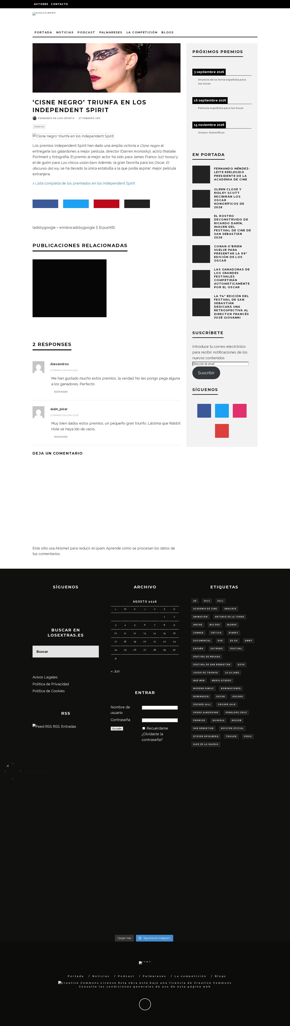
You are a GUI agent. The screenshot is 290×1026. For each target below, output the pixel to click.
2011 (220, 601)
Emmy (248, 641)
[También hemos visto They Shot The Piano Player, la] (248, 852)
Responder (61, 391)
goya (241, 665)
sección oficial (232, 728)
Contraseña (120, 720)
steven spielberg (206, 736)
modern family (203, 688)
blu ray (215, 625)
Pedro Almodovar (205, 713)
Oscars (237, 697)
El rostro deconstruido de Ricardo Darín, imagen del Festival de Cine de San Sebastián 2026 (232, 226)
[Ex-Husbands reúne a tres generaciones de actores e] (179, 809)
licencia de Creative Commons (200, 982)
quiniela (218, 720)
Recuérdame (157, 728)
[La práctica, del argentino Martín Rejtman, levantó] (40, 801)
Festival (236, 649)
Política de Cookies (49, 691)
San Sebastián (203, 728)
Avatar (197, 625)
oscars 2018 (227, 704)
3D (195, 601)
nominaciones (231, 688)
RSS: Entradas (64, 726)
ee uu (234, 641)
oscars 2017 (202, 704)
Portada (43, 32)
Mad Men (199, 681)
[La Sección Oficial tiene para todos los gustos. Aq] (109, 897)
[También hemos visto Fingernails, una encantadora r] (109, 852)
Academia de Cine (205, 609)
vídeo (248, 736)
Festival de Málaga (206, 657)
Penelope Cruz (236, 713)
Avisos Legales (45, 677)
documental (201, 641)
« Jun (115, 671)
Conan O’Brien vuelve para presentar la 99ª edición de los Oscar (230, 254)
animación (200, 617)
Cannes (198, 633)
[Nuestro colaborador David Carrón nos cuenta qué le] (40, 905)
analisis (230, 609)
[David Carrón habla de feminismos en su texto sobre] (179, 855)
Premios (39, 127)
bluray (232, 625)
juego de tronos (205, 673)
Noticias (65, 32)
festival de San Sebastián (211, 665)
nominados (201, 697)
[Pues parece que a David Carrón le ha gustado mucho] (40, 857)
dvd (220, 641)
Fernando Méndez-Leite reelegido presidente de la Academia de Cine (232, 174)
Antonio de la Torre (229, 617)
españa (198, 649)
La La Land (232, 673)
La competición (142, 32)
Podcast (86, 32)
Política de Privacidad (51, 684)
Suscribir (206, 372)
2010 (207, 601)
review (236, 720)
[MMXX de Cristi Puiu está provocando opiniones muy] (109, 801)
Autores (41, 4)
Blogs (167, 32)
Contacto (59, 4)
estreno (217, 649)
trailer (231, 736)
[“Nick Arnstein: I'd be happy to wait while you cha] (248, 900)
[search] (93, 651)
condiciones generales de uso (137, 986)
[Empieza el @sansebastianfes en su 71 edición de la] (179, 897)
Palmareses (111, 32)
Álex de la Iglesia (205, 744)
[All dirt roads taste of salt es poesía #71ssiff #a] (248, 804)
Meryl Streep (221, 681)
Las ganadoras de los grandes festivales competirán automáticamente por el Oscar (232, 278)
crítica (216, 633)
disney (233, 633)
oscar (220, 697)
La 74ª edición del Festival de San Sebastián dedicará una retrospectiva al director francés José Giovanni (231, 306)
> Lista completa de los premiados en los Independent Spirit (84, 183)
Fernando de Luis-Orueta (56, 118)
